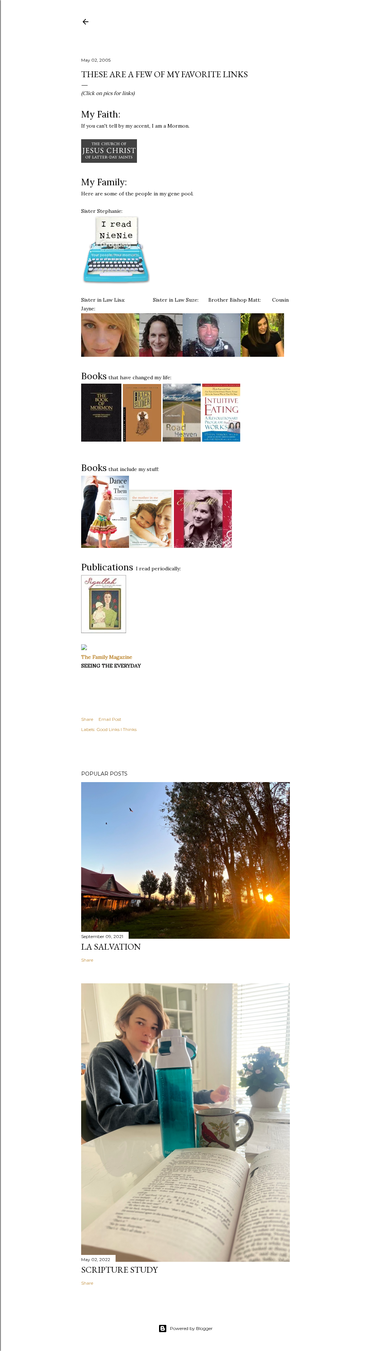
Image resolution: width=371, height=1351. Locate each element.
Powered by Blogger (191, 1328)
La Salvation (111, 946)
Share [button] (87, 719)
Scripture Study (119, 1269)
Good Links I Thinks (116, 729)
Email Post (110, 719)
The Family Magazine (106, 657)
